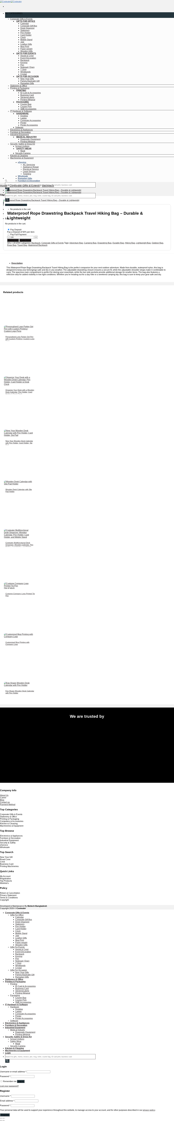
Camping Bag (90, 243)
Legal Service (29, 171)
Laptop (23, 118)
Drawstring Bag (104, 243)
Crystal (23, 74)
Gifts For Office (25, 21)
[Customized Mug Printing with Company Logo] (18, 637)
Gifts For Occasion (27, 76)
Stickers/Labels (27, 97)
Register (5, 1115)
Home (3, 185)
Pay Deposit (15, 230)
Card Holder (25, 35)
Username (5, 1096)
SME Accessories (28, 109)
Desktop (24, 116)
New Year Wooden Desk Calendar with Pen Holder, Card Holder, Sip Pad (19, 443)
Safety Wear (23, 148)
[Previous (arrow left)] (1, 1120)
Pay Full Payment (18, 234)
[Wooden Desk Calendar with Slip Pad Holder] (18, 484)
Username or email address (13, 1072)
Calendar (24, 23)
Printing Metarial (27, 100)
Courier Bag (25, 104)
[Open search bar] (6, 181)
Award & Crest (27, 56)
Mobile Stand (26, 40)
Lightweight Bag (143, 243)
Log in (21, 1081)
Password (5, 1076)
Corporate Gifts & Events (21, 19)
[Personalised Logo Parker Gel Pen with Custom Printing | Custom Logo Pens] (18, 331)
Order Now (25, 240)
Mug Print (24, 46)
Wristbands (25, 72)
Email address (7, 1101)
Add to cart (13, 240)
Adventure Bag (76, 243)
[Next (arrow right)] (4, 1120)
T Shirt (23, 69)
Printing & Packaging (19, 88)
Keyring (23, 63)
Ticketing (27, 174)
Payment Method (7, 804)
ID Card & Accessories (30, 93)
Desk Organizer (27, 28)
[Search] (7, 1061)
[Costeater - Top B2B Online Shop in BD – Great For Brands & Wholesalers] (11, 2)
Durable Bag (118, 243)
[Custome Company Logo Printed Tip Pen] (18, 586)
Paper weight (26, 49)
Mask (22, 151)
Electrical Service (31, 169)
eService (22, 162)
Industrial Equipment (19, 135)
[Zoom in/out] (4, 1118)
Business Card (27, 95)
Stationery (25, 30)
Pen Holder (25, 33)
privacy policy (149, 1110)
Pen (22, 65)
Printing (21, 90)
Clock (23, 37)
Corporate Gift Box (28, 26)
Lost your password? (9, 1086)
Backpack (24, 60)
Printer (23, 123)
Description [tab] (17, 263)
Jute (22, 42)
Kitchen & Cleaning (19, 156)
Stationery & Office (18, 86)
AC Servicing (29, 165)
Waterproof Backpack (37, 245)
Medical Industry (26, 137)
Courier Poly (26, 106)
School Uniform (22, 146)
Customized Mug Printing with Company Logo (17, 643)
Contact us (5, 802)
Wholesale (23, 176)
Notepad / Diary (27, 67)
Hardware (22, 113)
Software (19, 127)
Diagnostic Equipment (30, 139)
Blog (2, 800)
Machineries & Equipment (22, 158)
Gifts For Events (26, 53)
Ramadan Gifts (27, 83)
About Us (4, 795)
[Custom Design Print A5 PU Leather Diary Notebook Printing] (43, 192)
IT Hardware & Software (21, 111)
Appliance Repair (31, 167)
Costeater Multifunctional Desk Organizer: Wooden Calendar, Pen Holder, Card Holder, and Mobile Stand (19, 546)
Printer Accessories (29, 125)
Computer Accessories (30, 120)
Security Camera (22, 153)
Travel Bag (22, 245)
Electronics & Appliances (21, 130)
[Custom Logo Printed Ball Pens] (43, 190)
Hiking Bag (130, 243)
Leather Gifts (26, 44)
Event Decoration (28, 58)
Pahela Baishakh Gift (29, 81)
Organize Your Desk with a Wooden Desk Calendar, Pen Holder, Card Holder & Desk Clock (19, 392)
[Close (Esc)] (1, 1118)
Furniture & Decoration (20, 132)
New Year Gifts (27, 79)
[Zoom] (3, 203)
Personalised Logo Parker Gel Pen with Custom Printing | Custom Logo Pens (19, 339)
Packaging (22, 102)
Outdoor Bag (157, 243)
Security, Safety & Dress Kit (22, 144)
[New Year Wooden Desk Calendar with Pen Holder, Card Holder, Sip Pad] (18, 435)
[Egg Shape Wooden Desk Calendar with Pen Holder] (18, 685)
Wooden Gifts (26, 51)
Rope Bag (11, 245)
